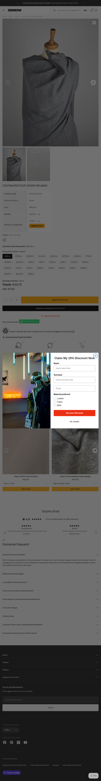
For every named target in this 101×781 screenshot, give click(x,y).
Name (56, 363)
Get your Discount (74, 413)
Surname (58, 375)
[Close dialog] (95, 356)
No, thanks (74, 422)
